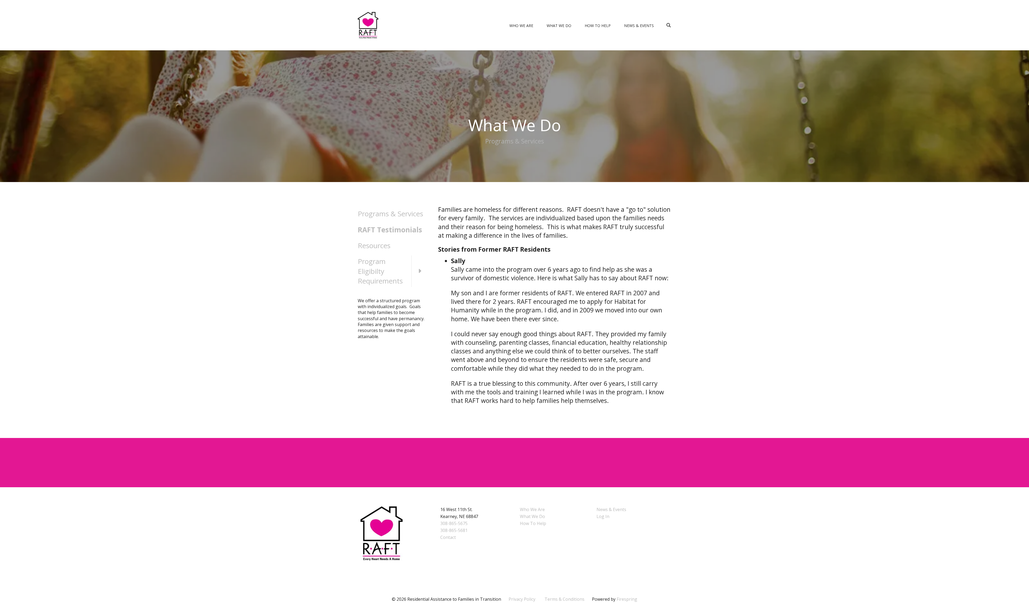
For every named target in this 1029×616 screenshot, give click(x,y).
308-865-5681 (454, 530)
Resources (374, 245)
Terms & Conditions (564, 599)
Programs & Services (390, 213)
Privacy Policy (522, 599)
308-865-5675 (454, 523)
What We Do (559, 25)
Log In (602, 516)
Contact (448, 537)
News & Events (639, 25)
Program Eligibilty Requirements (380, 271)
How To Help (598, 25)
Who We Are (521, 25)
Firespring (627, 599)
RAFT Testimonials (390, 230)
